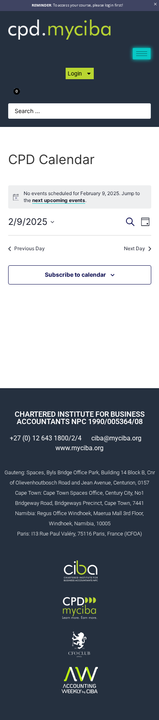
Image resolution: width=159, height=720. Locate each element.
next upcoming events (58, 200)
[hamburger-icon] (141, 54)
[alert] (85, 197)
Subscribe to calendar (75, 274)
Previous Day (29, 248)
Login (75, 73)
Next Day (134, 248)
